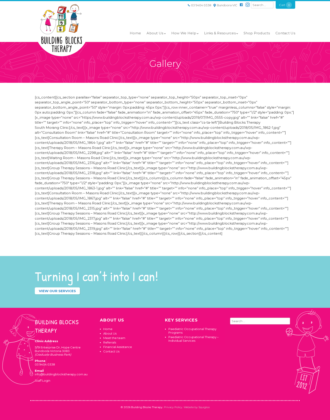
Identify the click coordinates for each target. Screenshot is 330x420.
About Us (155, 33)
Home (135, 33)
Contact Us (285, 33)
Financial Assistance (117, 347)
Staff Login (42, 380)
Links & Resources (220, 33)
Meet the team (114, 338)
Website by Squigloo (197, 407)
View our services (57, 291)
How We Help (183, 33)
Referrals (109, 342)
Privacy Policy (173, 407)
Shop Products (257, 33)
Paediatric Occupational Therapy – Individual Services (193, 338)
